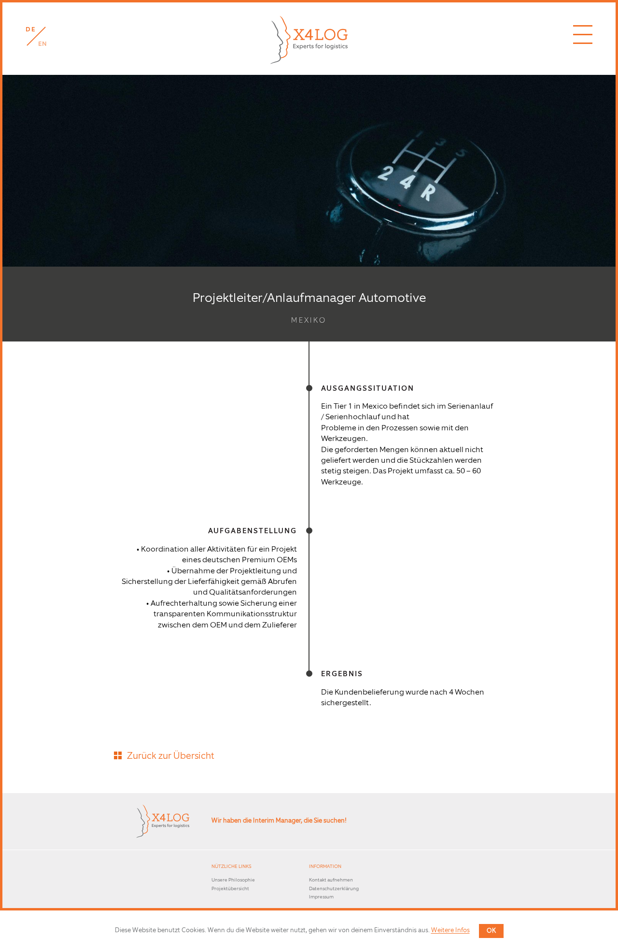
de (30, 30)
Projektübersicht (230, 889)
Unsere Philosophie (233, 880)
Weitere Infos (450, 931)
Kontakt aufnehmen (331, 880)
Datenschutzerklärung (334, 889)
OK (491, 931)
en (42, 44)
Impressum (321, 897)
